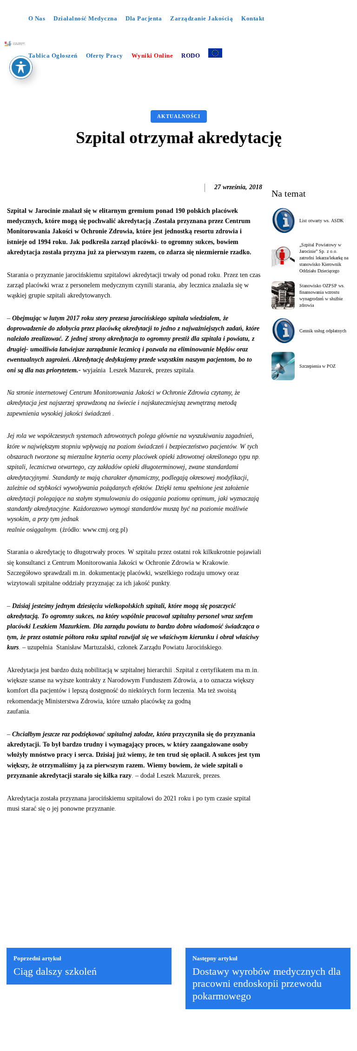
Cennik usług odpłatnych (322, 330)
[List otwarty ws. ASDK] (283, 220)
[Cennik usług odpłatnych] (283, 331)
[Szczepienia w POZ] (283, 366)
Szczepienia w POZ (317, 366)
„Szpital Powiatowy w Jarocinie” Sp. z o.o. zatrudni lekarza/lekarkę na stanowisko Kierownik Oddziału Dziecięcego (323, 257)
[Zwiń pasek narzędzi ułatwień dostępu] (21, 67)
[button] (164, 80)
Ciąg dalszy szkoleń (55, 971)
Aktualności (178, 116)
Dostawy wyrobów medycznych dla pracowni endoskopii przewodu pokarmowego (266, 983)
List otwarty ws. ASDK (321, 220)
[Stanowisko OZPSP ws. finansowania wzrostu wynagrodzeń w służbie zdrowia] (283, 295)
